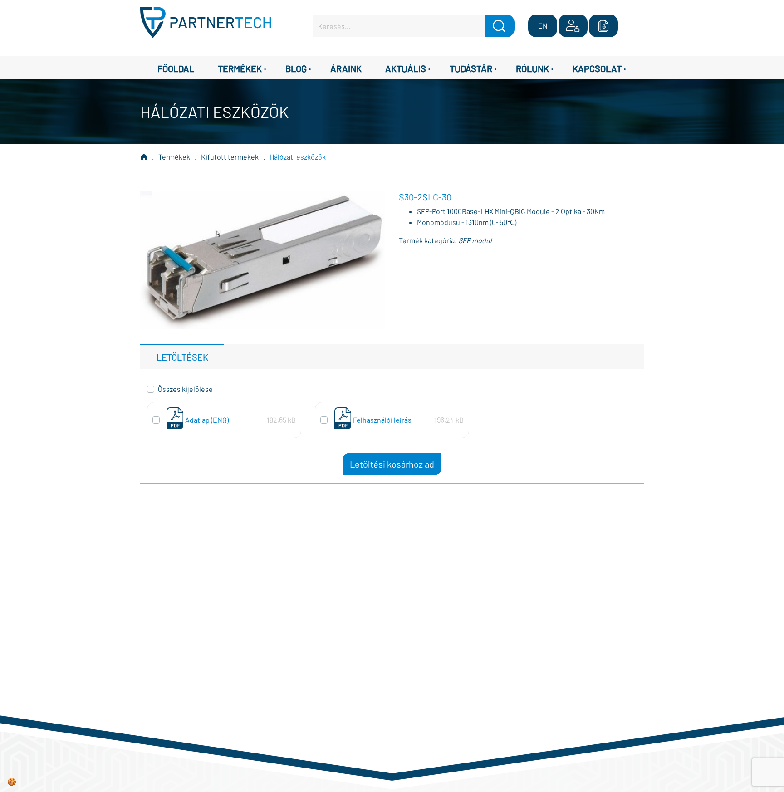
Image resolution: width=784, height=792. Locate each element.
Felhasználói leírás (382, 420)
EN (543, 25)
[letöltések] (603, 26)
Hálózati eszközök (298, 156)
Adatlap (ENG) (207, 420)
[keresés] (499, 26)
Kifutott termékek (230, 156)
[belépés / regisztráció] (573, 26)
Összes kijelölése (185, 389)
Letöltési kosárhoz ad (392, 464)
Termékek (174, 156)
